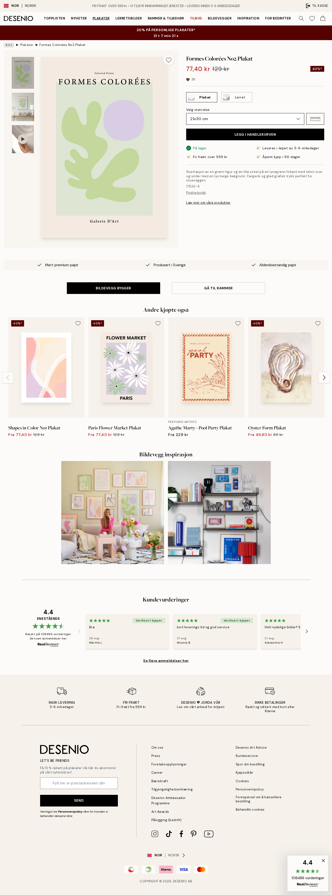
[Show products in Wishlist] (312, 18)
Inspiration (248, 18)
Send (79, 800)
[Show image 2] (23, 107)
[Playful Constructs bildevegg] (219, 512)
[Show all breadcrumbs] (9, 45)
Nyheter (79, 18)
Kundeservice (247, 756)
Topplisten (54, 18)
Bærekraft (159, 781)
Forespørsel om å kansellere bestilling (259, 799)
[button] (315, 119)
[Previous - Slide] (8, 377)
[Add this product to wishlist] (169, 59)
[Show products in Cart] (322, 18)
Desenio (180, 881)
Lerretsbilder (128, 18)
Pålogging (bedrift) (166, 820)
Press (155, 756)
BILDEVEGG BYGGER (113, 288)
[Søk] (301, 18)
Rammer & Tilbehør (166, 18)
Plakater (101, 18)
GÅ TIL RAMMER (218, 288)
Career (157, 773)
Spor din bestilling (250, 764)
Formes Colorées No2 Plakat (62, 45)
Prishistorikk (196, 193)
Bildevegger (220, 18)
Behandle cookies (250, 809)
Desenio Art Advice (251, 747)
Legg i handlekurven (255, 134)
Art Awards (160, 812)
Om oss (157, 747)
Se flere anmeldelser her (166, 660)
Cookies (242, 781)
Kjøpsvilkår (244, 773)
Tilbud (196, 18)
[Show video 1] (23, 139)
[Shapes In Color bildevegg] (112, 512)
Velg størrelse (198, 109)
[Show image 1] (23, 73)
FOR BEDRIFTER (278, 18)
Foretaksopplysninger (169, 764)
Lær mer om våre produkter (208, 203)
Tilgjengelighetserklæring (172, 789)
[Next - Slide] (324, 377)
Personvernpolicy (70, 812)
